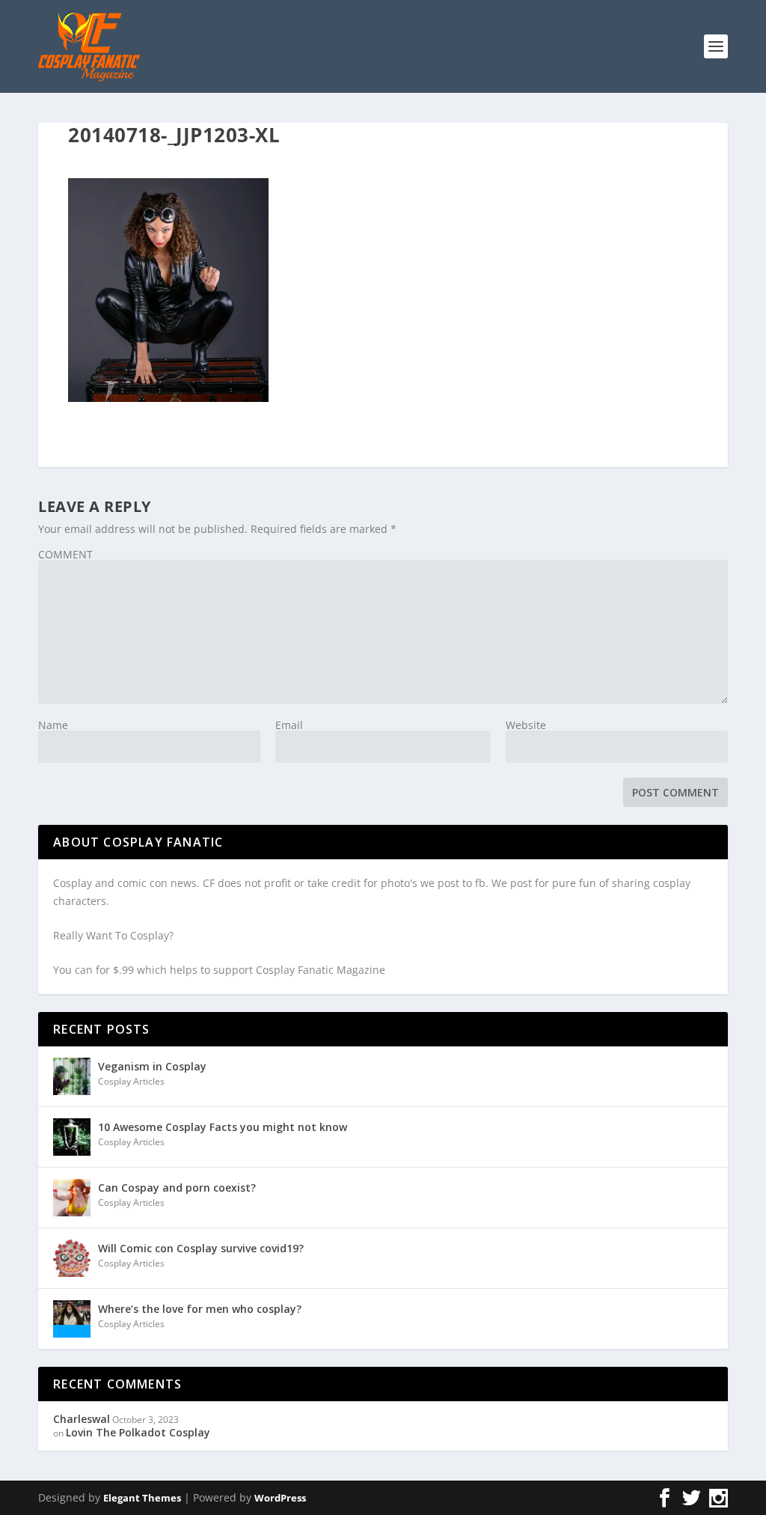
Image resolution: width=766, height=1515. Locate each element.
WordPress (280, 1498)
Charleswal (81, 1419)
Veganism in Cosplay (152, 1066)
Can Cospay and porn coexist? (177, 1187)
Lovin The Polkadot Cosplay (138, 1432)
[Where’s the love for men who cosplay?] (72, 1319)
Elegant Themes (142, 1498)
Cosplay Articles (131, 1081)
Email (289, 725)
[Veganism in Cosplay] (72, 1076)
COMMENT (65, 554)
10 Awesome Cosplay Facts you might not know (222, 1127)
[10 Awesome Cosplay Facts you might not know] (72, 1137)
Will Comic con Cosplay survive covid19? (201, 1248)
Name (53, 725)
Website (526, 725)
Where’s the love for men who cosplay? (199, 1309)
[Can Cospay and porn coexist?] (72, 1197)
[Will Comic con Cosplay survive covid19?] (72, 1258)
